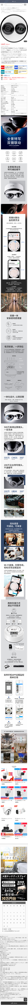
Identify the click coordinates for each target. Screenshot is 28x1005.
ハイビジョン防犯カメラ (12, 8)
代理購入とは (6, 75)
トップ (2, 8)
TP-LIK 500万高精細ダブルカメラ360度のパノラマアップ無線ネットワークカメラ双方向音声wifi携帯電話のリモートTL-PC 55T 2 (14, 11)
